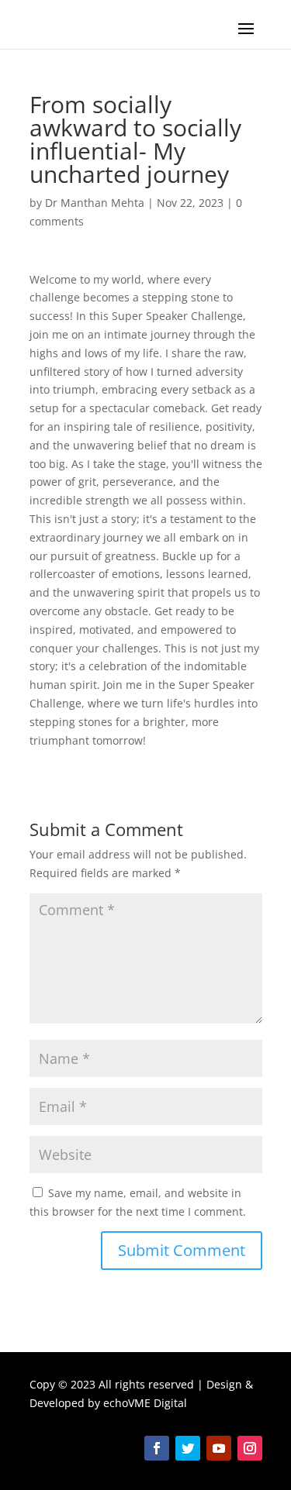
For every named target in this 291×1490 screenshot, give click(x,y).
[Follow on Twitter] (187, 1448)
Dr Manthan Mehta (94, 202)
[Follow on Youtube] (218, 1448)
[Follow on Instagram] (249, 1448)
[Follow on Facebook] (156, 1448)
